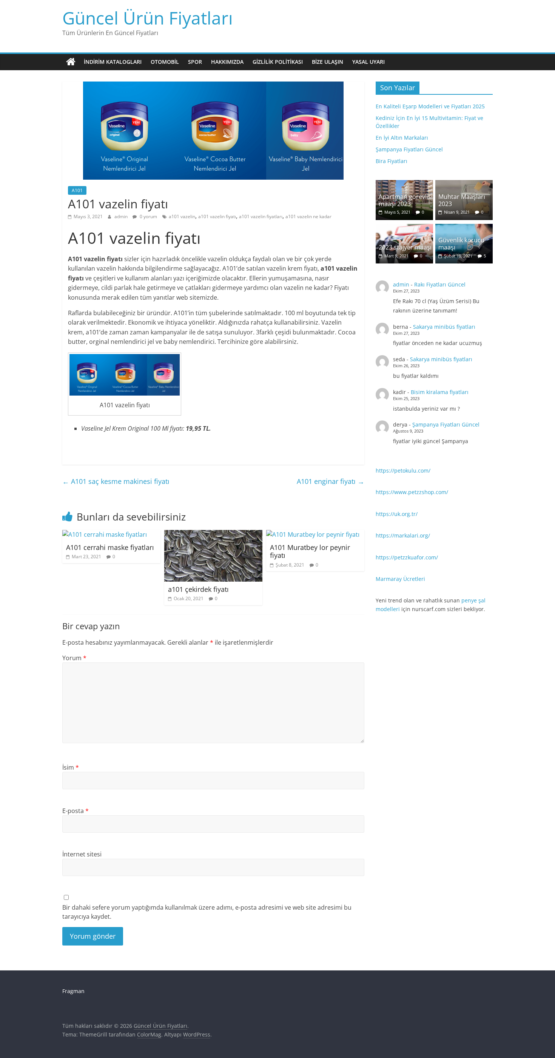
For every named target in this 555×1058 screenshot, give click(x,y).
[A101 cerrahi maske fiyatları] (104, 534)
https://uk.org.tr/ (397, 513)
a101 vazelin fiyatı (217, 216)
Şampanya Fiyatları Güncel (409, 149)
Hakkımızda (227, 61)
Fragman (73, 991)
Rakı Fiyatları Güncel (440, 284)
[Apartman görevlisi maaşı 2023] (404, 184)
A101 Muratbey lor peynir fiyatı (310, 551)
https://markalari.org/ (403, 535)
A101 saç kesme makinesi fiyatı (116, 481)
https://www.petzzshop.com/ (412, 492)
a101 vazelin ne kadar (308, 216)
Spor (195, 61)
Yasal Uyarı (368, 61)
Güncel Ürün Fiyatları (147, 17)
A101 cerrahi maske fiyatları (110, 547)
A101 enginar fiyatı (330, 481)
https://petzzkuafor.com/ (407, 557)
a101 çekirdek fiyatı (198, 589)
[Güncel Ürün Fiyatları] (70, 62)
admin (121, 216)
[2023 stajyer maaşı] (404, 227)
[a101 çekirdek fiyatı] (213, 534)
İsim (70, 767)
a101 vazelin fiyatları (260, 216)
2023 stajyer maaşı (405, 247)
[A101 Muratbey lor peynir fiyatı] (312, 534)
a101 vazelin (182, 216)
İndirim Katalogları (113, 61)
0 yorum (148, 216)
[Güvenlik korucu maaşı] (464, 227)
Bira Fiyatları (391, 161)
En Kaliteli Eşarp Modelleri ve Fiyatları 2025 (430, 106)
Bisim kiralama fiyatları (440, 392)
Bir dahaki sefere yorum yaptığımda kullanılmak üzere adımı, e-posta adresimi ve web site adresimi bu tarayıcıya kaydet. (207, 912)
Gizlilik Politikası (278, 61)
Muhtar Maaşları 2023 (461, 200)
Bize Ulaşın (327, 61)
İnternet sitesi (82, 854)
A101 (77, 190)
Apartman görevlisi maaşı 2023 (406, 200)
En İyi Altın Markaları (402, 137)
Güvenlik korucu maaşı (461, 243)
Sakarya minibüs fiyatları (444, 326)
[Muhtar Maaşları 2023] (464, 184)
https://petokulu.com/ (403, 470)
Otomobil (165, 61)
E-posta (75, 811)
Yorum (74, 658)
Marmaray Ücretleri (400, 578)
